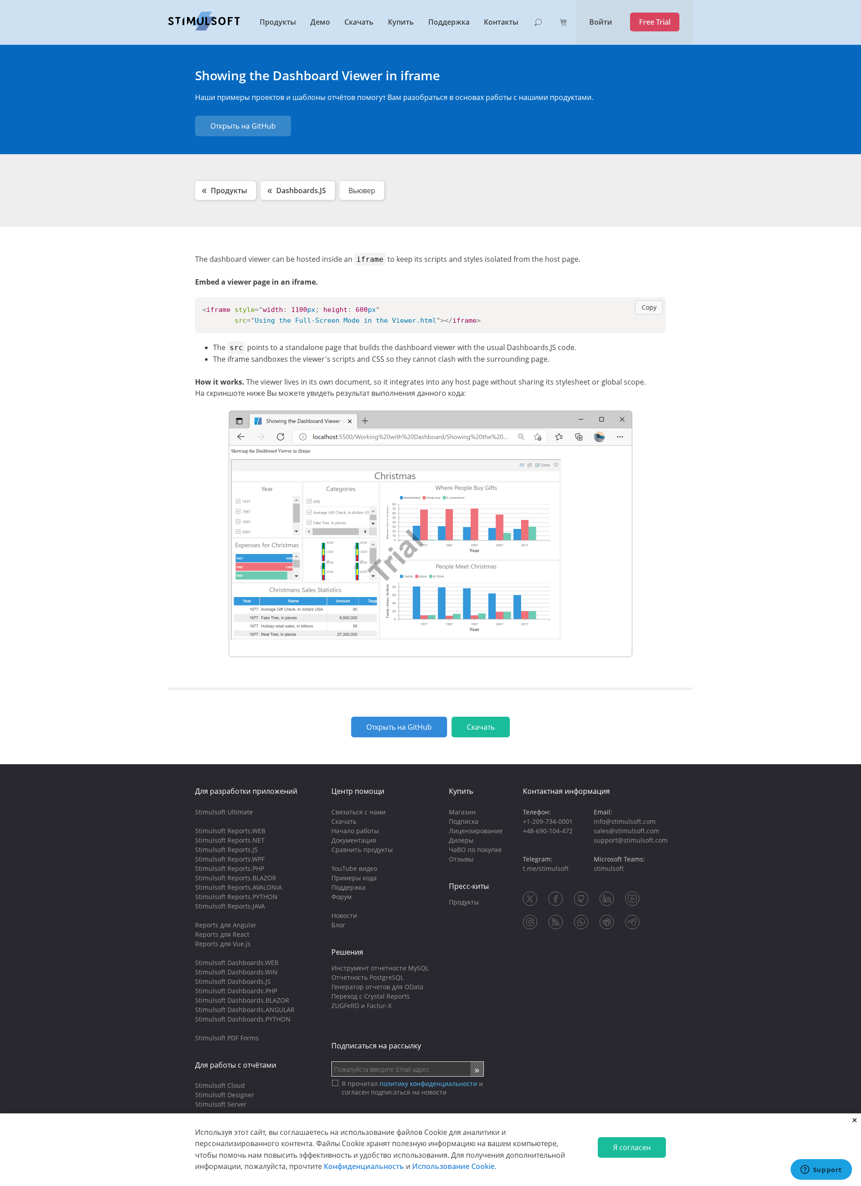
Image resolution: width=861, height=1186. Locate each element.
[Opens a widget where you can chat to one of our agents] (821, 1170)
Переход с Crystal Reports (370, 996)
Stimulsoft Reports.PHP (229, 868)
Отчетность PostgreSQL (367, 977)
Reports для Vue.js (223, 943)
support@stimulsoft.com (631, 840)
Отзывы (461, 859)
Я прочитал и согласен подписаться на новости (412, 1087)
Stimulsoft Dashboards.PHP (236, 991)
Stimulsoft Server (221, 1104)
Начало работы (355, 831)
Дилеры (461, 840)
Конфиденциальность (364, 1166)
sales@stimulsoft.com (626, 831)
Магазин (462, 812)
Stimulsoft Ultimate (224, 812)
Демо (320, 22)
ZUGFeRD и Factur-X (361, 1005)
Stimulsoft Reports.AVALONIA (238, 887)
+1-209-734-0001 (548, 821)
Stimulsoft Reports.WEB (230, 831)
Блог (338, 925)
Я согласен (632, 1147)
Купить (401, 22)
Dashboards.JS (301, 190)
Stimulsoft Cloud (220, 1085)
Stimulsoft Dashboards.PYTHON (243, 1019)
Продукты (278, 22)
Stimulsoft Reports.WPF (230, 859)
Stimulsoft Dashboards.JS (233, 981)
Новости (344, 915)
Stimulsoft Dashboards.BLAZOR (242, 1000)
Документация (353, 840)
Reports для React (222, 934)
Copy (649, 307)
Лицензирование (476, 831)
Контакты (501, 22)
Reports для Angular (226, 925)
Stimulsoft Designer (224, 1095)
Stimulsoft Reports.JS (226, 849)
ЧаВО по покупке (475, 849)
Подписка (463, 821)
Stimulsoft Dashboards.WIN (236, 972)
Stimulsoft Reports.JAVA (230, 906)
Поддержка (449, 22)
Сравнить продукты (362, 849)
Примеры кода (354, 878)
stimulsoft (609, 868)
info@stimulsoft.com (625, 821)
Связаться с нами (358, 812)
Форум (341, 896)
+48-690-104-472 (548, 831)
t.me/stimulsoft (546, 868)
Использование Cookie (453, 1166)
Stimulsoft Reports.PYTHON (236, 896)
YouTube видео (354, 868)
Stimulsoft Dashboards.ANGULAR (245, 1009)
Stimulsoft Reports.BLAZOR (235, 878)
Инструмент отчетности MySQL (380, 968)
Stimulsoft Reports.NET (230, 840)
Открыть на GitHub (243, 126)
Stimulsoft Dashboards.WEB (236, 962)
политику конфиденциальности (428, 1083)
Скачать (359, 22)
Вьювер (361, 190)
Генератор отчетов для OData (377, 987)
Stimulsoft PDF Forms (227, 1038)
